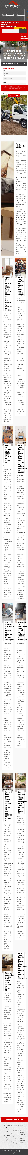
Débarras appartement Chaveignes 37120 (15, 1135)
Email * (5, 82)
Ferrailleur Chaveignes (15, 1142)
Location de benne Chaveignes (8, 1138)
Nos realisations (20, 28)
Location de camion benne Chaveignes (8, 1129)
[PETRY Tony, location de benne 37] (12, 5)
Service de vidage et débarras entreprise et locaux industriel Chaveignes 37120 (22, 1134)
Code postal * (6, 76)
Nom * (4, 70)
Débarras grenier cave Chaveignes (15, 1127)
